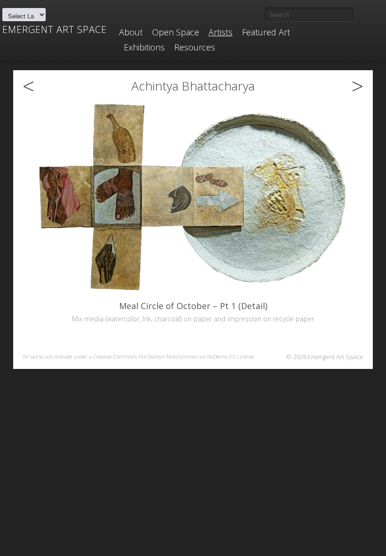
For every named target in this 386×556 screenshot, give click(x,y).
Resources (194, 47)
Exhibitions (144, 47)
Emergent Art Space (54, 29)
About (131, 32)
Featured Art (266, 32)
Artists (221, 32)
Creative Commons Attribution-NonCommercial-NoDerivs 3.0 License (173, 356)
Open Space (175, 32)
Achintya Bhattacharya (193, 85)
